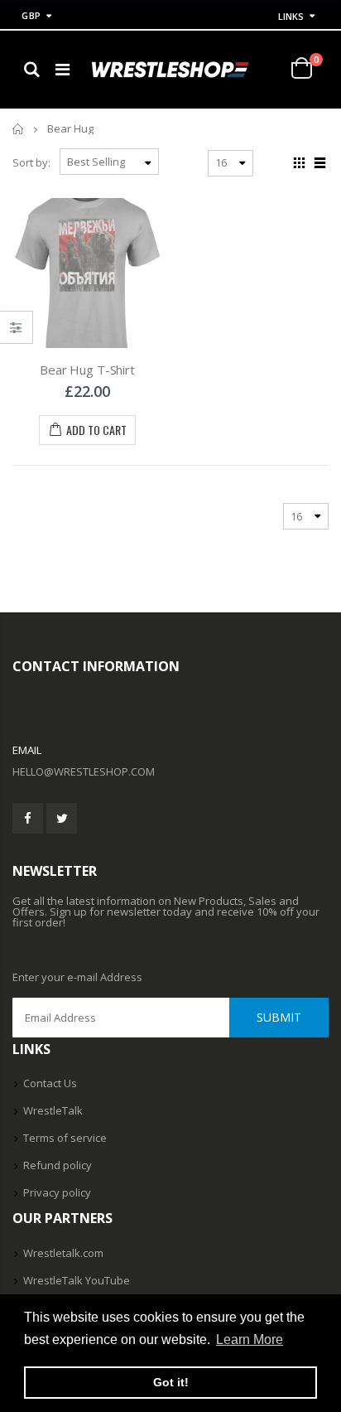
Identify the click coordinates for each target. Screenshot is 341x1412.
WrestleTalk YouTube (76, 1280)
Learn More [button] (249, 1339)
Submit (279, 1017)
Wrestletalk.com (63, 1252)
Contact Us (50, 1083)
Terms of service (65, 1137)
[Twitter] (61, 818)
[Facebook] (27, 818)
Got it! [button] (171, 1382)
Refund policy (57, 1165)
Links (291, 16)
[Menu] (62, 69)
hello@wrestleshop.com (83, 771)
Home (18, 128)
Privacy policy (57, 1192)
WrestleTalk (53, 1110)
